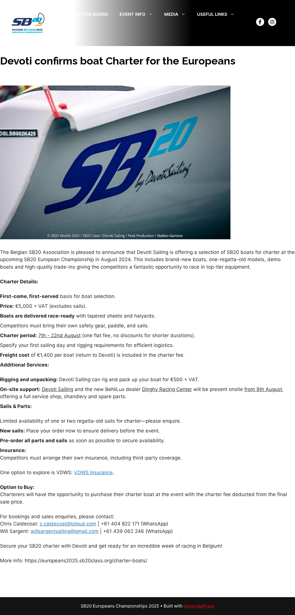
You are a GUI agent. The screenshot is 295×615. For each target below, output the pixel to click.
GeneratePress (199, 606)
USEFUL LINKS (212, 14)
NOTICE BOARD (91, 14)
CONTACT (61, 31)
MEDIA (171, 14)
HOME (57, 14)
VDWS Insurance (93, 472)
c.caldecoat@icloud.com (68, 524)
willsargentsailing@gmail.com (65, 531)
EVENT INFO (132, 14)
